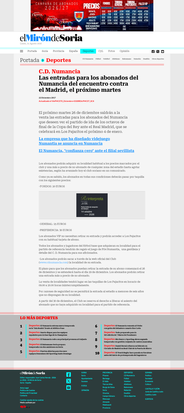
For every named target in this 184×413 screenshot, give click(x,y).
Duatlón (146, 59)
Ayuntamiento (86, 378)
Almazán (106, 402)
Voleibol (106, 59)
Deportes (88, 51)
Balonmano (126, 59)
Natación (137, 59)
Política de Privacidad (28, 393)
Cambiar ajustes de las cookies (32, 400)
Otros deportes (158, 59)
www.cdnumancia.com (54, 262)
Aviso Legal (24, 388)
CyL (101, 51)
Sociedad (148, 378)
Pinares (106, 375)
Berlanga (106, 378)
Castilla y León (152, 389)
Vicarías (106, 393)
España (73, 51)
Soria (45, 51)
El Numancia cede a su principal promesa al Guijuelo (58, 339)
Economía (149, 381)
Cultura (148, 384)
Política (148, 375)
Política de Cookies (27, 390)
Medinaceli (107, 405)
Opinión (124, 51)
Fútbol (98, 59)
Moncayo (106, 399)
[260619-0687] (92, 204)
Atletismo (116, 59)
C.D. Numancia (59, 71)
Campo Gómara (109, 396)
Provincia (58, 51)
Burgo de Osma (109, 387)
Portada (32, 51)
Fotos (111, 51)
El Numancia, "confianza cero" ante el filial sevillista (86, 151)
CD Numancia (87, 59)
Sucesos (84, 381)
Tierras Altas (108, 384)
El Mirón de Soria (51, 38)
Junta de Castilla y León (154, 392)
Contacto (23, 395)
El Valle (105, 381)
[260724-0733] (92, 15)
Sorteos (149, 399)
